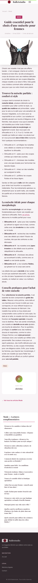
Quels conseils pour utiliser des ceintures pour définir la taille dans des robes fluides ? (18, 520)
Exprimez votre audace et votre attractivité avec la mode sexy (18, 453)
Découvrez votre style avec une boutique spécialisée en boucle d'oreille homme (18, 499)
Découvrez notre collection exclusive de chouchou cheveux (17, 447)
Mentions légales (7, 567)
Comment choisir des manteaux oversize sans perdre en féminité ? (18, 460)
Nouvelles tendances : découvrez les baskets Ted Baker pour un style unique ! (18, 440)
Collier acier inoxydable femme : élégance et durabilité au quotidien (18, 434)
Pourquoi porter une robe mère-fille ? (17, 505)
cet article (25, 215)
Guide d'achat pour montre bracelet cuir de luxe (18, 493)
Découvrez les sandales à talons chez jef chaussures (17, 427)
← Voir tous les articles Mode (12, 400)
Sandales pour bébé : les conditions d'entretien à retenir (16, 466)
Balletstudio (19, 1)
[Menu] (30, 2)
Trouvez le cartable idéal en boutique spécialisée (17, 479)
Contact (4, 571)
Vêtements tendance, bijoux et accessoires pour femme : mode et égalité (18, 473)
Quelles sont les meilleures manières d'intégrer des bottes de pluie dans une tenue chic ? (17, 511)
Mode (10, 11)
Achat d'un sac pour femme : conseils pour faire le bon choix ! (18, 486)
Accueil (4, 11)
